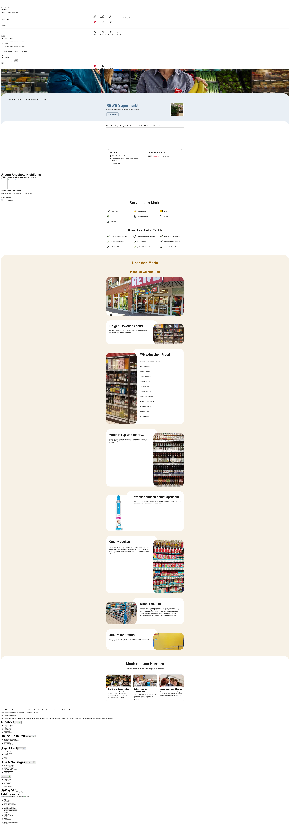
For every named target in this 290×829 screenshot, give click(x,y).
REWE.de (10, 100)
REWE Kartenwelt (8, 782)
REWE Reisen (7, 779)
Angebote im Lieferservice (10, 727)
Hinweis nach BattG (8, 805)
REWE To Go (7, 780)
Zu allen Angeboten (7, 200)
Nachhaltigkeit (7, 751)
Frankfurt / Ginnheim (30, 100)
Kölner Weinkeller (8, 786)
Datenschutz (7, 800)
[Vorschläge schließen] (2, 63)
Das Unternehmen (8, 753)
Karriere (6, 754)
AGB (5, 799)
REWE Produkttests (8, 732)
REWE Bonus (7, 728)
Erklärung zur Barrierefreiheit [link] (10, 810)
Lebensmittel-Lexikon (9, 767)
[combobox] (8, 61)
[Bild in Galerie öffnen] (145, 296)
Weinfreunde (7, 783)
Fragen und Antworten (9, 765)
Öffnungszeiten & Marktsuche (11, 769)
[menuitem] (95, 16)
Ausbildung (6, 755)
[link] (146, 40)
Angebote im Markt (8, 725)
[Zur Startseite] (6, 3)
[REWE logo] (3, 36)
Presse (5, 757)
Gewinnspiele (7, 731)
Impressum (6, 801)
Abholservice (7, 742)
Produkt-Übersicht (8, 743)
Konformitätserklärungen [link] (9, 808)
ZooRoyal (6, 784)
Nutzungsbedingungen (9, 803)
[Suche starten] (16, 60)
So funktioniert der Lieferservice (11, 740)
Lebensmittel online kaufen (10, 739)
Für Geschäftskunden (9, 744)
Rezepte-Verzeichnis (8, 768)
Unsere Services (7, 729)
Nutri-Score (6, 772)
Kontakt (5, 758)
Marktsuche (19, 100)
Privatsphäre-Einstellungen (10, 804)
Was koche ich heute (8, 771)
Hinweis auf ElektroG (9, 807)
